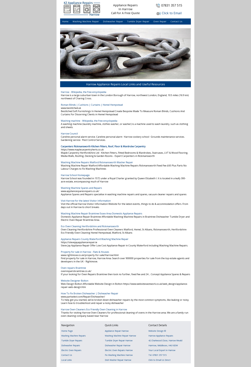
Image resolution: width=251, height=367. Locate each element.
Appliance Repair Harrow (117, 331)
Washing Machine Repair (86, 21)
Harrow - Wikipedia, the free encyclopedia (83, 92)
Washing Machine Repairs (73, 335)
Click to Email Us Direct (159, 360)
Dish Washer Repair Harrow (118, 360)
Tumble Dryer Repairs (71, 340)
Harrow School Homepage (75, 175)
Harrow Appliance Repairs (160, 335)
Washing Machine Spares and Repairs (81, 188)
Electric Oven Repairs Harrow (119, 350)
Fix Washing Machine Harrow (119, 355)
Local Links (66, 360)
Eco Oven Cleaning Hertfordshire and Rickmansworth (90, 226)
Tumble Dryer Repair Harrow (118, 340)
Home (65, 21)
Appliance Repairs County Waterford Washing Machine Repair (94, 239)
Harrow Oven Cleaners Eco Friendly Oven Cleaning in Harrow (94, 309)
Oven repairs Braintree (73, 267)
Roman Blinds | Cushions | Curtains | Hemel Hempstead (92, 104)
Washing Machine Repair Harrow (120, 335)
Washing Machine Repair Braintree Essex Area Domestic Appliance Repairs (101, 213)
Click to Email (172, 13)
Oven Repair (159, 21)
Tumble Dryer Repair (138, 21)
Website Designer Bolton (74, 280)
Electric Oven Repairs (71, 350)
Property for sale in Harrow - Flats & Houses (85, 251)
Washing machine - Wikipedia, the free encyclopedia (89, 120)
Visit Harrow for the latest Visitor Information (86, 200)
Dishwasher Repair (113, 21)
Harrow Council (69, 133)
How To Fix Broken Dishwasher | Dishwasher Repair (89, 293)
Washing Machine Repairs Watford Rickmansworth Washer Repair (97, 162)
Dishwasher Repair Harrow (117, 345)
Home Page (67, 331)
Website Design (156, 331)
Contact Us (176, 21)
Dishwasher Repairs (70, 345)
